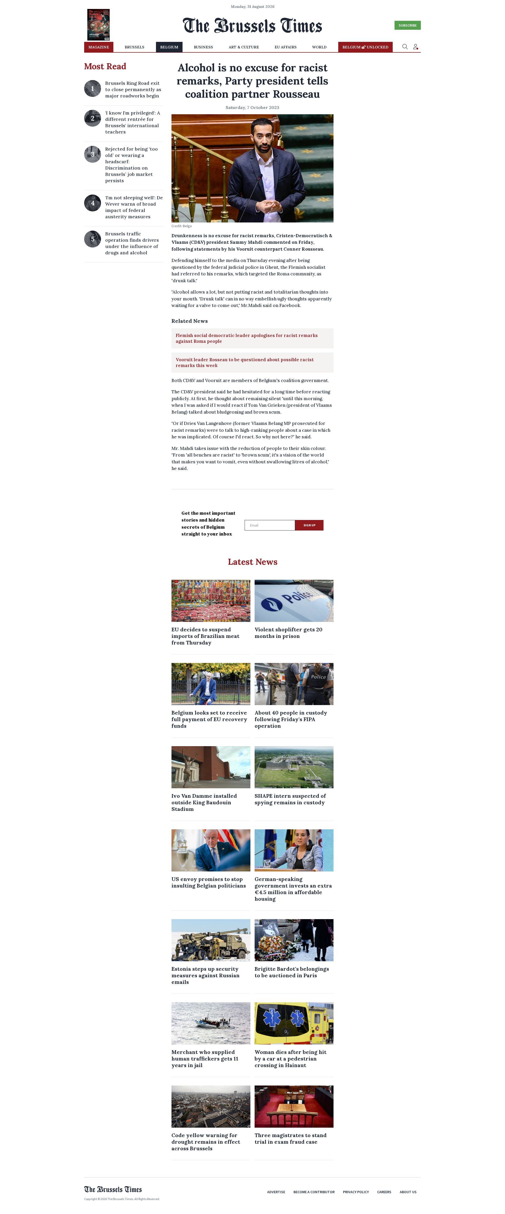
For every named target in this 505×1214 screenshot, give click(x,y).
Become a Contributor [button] (314, 1192)
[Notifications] (415, 47)
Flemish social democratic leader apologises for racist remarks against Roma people (247, 338)
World (319, 47)
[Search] (405, 47)
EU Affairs (286, 47)
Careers (384, 1192)
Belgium (169, 47)
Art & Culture (244, 47)
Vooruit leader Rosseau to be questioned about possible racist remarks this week (245, 362)
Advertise (276, 1192)
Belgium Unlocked (365, 47)
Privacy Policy (356, 1192)
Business (203, 47)
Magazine (98, 47)
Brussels (134, 47)
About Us (408, 1192)
